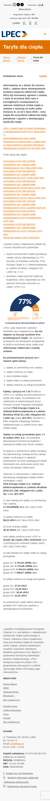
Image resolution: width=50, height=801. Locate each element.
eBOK (6, 688)
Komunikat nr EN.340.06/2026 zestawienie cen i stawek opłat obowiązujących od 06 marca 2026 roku (24, 184)
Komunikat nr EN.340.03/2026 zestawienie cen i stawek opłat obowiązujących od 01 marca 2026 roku (24, 194)
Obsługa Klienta (10, 692)
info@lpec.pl (17, 743)
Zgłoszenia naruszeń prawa (22, 786)
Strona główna (10, 684)
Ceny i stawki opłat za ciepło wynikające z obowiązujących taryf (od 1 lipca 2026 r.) (24, 131)
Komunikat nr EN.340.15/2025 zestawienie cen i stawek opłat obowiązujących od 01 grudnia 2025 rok (24, 204)
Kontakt (6, 718)
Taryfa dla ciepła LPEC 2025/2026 (21, 237)
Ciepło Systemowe (12, 710)
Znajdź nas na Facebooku (19, 773)
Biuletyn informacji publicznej (23, 777)
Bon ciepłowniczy (11, 700)
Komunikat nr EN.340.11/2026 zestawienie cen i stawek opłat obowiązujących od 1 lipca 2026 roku (22, 164)
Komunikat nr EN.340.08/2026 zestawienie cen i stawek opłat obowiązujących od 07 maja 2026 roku (23, 174)
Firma (6, 714)
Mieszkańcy (8, 696)
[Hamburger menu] (44, 34)
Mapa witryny (25, 9)
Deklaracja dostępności (16, 782)
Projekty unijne (10, 706)
